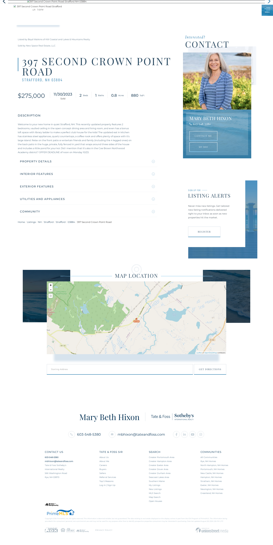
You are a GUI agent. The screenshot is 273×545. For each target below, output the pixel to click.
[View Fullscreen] (50, 296)
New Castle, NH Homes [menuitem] (211, 473)
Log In (245, 10)
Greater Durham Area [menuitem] (159, 473)
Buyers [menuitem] (116, 10)
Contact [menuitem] (175, 10)
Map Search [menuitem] (155, 497)
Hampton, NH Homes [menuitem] (211, 477)
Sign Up (253, 10)
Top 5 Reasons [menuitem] (106, 481)
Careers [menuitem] (103, 465)
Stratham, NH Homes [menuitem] (211, 481)
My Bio (203, 146)
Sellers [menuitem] (130, 10)
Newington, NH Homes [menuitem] (211, 489)
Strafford (49, 222)
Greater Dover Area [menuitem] (158, 469)
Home (21, 222)
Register (204, 231)
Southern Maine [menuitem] (157, 481)
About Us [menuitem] (146, 10)
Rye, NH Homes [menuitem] (208, 461)
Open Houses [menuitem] (155, 501)
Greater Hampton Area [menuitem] (160, 461)
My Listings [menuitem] (154, 485)
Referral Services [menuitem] (107, 477)
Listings (31, 222)
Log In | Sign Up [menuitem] (107, 485)
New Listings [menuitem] (155, 489)
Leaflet (199, 353)
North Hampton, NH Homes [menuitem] (214, 465)
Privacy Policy (103, 530)
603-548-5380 (202, 124)
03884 (71, 222)
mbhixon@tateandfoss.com (141, 434)
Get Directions (210, 369)
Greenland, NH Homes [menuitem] (211, 493)
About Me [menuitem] (104, 461)
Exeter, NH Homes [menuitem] (209, 485)
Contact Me (203, 135)
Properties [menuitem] (99, 10)
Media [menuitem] (160, 10)
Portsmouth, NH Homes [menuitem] (212, 469)
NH (40, 222)
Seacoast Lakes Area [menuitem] (159, 477)
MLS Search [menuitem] (155, 493)
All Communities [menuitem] (208, 457)
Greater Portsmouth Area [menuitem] (161, 457)
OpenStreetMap (210, 353)
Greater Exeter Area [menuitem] (158, 465)
